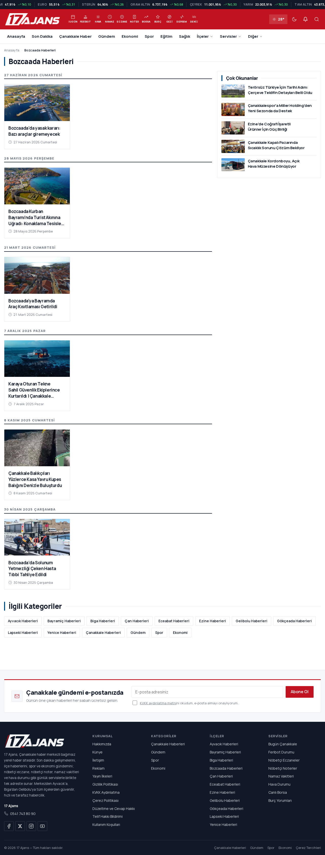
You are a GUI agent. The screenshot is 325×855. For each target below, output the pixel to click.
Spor (149, 36)
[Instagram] (31, 826)
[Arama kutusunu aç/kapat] (316, 19)
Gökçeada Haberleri (294, 620)
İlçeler (203, 36)
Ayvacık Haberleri (23, 620)
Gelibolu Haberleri (251, 620)
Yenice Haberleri (61, 632)
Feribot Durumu (281, 752)
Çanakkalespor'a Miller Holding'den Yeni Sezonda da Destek (280, 108)
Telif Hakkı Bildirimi (107, 816)
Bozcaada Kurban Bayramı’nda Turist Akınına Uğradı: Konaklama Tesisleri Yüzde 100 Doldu (36, 220)
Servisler (228, 36)
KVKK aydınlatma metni (158, 703)
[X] (20, 826)
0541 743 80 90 (23, 813)
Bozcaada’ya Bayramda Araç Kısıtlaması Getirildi (32, 304)
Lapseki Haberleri (23, 632)
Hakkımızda (101, 744)
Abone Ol (299, 691)
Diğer (253, 36)
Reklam (98, 768)
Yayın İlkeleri (102, 776)
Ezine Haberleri (212, 620)
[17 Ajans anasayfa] (42, 741)
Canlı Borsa (277, 792)
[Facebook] (9, 826)
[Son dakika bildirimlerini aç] (305, 19)
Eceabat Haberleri (173, 620)
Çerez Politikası (105, 800)
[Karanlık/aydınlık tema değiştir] (294, 19)
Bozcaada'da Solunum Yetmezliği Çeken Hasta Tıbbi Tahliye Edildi (32, 569)
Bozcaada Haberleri (226, 768)
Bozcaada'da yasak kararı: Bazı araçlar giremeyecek (34, 131)
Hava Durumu (279, 784)
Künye (97, 752)
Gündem (106, 36)
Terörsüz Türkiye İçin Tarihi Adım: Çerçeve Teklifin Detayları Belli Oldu (280, 90)
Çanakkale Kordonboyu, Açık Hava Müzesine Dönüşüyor (274, 163)
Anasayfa (16, 36)
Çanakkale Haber (75, 36)
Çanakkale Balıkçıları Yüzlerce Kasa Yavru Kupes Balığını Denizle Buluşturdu (35, 479)
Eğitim (166, 36)
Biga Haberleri (102, 620)
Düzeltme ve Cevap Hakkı (113, 808)
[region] (162, 4)
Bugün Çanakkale (282, 744)
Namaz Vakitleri (281, 776)
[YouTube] (42, 826)
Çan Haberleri (137, 620)
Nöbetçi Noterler (282, 768)
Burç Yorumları (280, 800)
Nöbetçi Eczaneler (284, 760)
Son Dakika (42, 36)
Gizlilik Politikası (105, 784)
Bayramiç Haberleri (64, 620)
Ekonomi (130, 36)
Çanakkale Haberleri (103, 632)
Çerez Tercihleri (308, 847)
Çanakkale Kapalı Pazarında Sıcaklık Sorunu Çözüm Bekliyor (276, 145)
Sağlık (184, 36)
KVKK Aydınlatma (106, 792)
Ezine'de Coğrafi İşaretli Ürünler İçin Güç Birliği (269, 126)
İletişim (98, 760)
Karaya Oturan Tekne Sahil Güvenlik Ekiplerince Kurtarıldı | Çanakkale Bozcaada (34, 393)
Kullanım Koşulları (106, 824)
